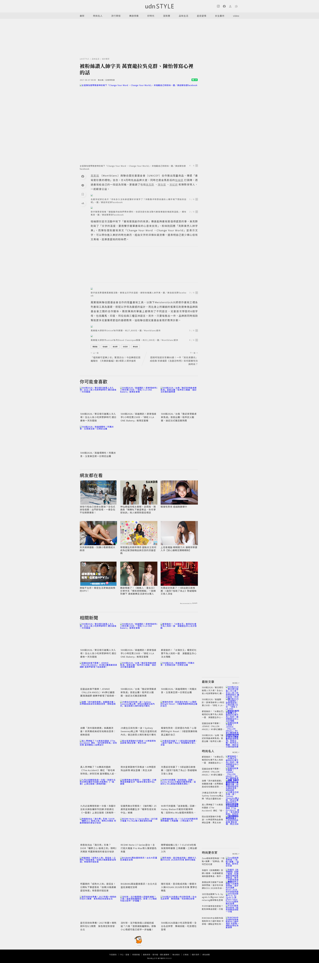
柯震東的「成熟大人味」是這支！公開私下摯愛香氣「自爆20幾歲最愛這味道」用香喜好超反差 (98, 887)
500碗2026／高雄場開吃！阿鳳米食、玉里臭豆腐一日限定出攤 (98, 454)
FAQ (121, 954)
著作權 (155, 954)
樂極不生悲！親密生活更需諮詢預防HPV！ (97, 589)
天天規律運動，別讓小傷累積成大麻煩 (97, 549)
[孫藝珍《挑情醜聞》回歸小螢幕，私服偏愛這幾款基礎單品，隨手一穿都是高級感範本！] (232, 873)
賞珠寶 (166, 15)
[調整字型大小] (83, 203)
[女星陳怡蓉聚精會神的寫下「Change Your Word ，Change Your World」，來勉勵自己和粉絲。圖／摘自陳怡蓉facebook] (139, 123)
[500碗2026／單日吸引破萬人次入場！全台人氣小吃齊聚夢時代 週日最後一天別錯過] (98, 399)
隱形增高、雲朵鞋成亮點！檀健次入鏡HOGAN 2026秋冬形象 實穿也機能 (179, 887)
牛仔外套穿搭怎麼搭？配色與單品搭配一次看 (212, 907)
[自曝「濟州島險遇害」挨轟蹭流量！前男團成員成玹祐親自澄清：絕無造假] (98, 713)
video (236, 15)
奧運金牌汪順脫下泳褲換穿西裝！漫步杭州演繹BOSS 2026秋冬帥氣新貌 (213, 887)
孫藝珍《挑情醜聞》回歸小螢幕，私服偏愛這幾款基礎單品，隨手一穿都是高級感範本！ (212, 875)
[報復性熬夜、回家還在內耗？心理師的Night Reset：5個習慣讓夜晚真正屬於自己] (179, 713)
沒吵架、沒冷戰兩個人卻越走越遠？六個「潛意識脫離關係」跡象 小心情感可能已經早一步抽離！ (138, 926)
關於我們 (195, 955)
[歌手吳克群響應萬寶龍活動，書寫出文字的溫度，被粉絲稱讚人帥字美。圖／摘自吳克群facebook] (144, 289)
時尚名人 (98, 15)
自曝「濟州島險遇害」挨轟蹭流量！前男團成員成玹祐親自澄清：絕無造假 (98, 731)
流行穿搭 (116, 15)
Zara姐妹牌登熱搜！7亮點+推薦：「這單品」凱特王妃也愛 (213, 861)
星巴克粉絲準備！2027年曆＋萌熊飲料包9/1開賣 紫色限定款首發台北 (98, 926)
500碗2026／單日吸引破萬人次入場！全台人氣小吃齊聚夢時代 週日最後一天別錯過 (98, 417)
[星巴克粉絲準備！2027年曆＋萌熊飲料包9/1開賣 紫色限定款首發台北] (98, 908)
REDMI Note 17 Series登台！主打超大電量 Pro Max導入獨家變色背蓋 (139, 848)
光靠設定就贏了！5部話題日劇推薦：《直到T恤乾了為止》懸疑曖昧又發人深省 (179, 590)
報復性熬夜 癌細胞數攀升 (174, 506)
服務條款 (146, 954)
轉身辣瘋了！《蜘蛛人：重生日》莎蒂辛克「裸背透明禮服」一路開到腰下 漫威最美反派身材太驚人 (138, 590)
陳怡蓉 (135, 346)
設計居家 (106, 59)
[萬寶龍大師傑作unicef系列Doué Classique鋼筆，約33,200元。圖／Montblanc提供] (144, 336)
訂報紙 (186, 955)
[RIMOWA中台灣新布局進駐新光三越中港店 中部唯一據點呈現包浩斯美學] (232, 920)
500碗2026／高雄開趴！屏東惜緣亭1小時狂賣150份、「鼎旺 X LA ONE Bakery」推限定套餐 (138, 417)
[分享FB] (83, 176)
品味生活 (183, 15)
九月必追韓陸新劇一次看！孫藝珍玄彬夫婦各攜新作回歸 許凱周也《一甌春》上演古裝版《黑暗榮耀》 (98, 810)
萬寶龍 (95, 346)
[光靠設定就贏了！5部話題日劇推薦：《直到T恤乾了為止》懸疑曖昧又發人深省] (179, 752)
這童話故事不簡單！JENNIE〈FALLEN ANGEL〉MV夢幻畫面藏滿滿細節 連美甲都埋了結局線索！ (97, 694)
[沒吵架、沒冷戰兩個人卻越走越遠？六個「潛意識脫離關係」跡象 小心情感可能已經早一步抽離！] (139, 908)
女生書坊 (219, 15)
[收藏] (83, 194)
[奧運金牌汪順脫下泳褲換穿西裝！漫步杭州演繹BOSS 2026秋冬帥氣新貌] (232, 885)
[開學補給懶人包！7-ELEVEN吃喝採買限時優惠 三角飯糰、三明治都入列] (179, 830)
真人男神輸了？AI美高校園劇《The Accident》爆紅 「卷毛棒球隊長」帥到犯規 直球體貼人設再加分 (98, 771)
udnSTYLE (84, 59)
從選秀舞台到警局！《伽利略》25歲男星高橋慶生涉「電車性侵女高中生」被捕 (139, 809)
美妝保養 (134, 15)
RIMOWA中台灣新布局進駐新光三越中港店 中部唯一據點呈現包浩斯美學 (213, 922)
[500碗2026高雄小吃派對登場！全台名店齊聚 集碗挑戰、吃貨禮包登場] (179, 908)
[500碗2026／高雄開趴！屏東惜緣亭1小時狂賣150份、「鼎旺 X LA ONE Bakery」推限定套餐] (139, 399)
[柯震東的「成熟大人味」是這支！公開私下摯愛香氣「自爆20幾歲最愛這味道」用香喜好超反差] (98, 869)
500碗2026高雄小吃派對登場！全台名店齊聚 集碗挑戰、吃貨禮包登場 (179, 926)
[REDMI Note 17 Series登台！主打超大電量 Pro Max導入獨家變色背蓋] (139, 830)
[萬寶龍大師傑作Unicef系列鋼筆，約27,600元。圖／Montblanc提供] (144, 326)
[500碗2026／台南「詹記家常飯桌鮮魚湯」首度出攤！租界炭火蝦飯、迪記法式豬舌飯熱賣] (179, 399)
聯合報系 (176, 955)
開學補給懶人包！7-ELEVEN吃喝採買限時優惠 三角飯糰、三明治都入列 (179, 848)
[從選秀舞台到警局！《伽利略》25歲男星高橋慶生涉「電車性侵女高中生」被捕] (139, 791)
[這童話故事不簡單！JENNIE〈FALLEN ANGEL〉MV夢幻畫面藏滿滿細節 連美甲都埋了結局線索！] (98, 674)
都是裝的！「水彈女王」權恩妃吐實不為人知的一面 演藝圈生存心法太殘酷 (179, 653)
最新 (82, 15)
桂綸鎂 (105, 346)
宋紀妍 (125, 346)
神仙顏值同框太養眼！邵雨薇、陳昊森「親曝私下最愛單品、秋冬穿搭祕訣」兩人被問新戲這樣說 (138, 509)
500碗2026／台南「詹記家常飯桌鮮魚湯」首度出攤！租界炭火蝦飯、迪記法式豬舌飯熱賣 (179, 417)
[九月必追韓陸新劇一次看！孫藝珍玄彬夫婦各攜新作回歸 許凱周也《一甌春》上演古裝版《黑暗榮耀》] (98, 791)
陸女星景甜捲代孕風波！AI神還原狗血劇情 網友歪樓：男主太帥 (138, 768)
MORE (235, 683)
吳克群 (115, 346)
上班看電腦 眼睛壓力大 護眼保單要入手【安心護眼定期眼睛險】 (179, 549)
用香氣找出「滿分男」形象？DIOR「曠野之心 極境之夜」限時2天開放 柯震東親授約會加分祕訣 (98, 848)
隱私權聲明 (164, 954)
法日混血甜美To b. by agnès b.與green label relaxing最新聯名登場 (213, 897)
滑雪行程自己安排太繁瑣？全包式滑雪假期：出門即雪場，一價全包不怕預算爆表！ (97, 509)
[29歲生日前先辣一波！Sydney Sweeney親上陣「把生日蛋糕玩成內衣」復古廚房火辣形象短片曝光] (139, 713)
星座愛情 (201, 15)
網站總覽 (206, 955)
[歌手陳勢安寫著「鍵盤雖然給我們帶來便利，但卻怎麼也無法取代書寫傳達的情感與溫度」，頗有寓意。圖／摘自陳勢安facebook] (144, 208)
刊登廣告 (113, 955)
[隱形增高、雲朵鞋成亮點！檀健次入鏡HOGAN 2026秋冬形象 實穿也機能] (179, 869)
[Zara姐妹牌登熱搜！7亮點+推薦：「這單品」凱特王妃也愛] (232, 861)
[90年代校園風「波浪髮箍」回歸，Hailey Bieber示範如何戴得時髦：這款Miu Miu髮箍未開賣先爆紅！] (179, 791)
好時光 (150, 15)
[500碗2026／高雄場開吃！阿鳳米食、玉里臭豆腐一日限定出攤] (98, 438)
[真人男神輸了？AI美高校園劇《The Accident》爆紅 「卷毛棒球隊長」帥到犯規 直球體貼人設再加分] (98, 752)
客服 (127, 954)
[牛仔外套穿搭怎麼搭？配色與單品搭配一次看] (232, 908)
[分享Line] (83, 185)
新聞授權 (136, 955)
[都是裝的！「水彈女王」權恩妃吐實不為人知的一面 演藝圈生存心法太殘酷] (179, 635)
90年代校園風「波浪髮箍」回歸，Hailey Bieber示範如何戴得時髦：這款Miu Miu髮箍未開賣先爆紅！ (179, 810)
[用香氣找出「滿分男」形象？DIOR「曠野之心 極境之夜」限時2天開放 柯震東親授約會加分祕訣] (98, 830)
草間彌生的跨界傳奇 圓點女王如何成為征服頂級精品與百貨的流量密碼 (138, 550)
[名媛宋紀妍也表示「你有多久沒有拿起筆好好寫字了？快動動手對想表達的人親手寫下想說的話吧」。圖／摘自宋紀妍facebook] (144, 195)
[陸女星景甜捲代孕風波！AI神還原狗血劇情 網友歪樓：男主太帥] (139, 752)
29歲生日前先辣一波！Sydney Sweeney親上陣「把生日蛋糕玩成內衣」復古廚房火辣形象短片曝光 (139, 731)
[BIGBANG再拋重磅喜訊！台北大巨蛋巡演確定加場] (139, 869)
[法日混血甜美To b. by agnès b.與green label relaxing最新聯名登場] (232, 897)
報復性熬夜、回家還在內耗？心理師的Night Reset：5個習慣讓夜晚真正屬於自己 (179, 731)
